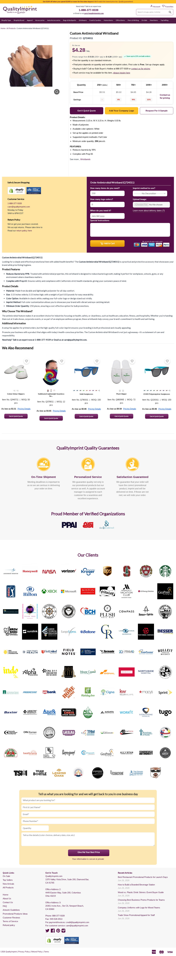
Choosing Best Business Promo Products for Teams (141, 900)
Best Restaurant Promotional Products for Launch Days (143, 877)
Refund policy (9, 925)
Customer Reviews (11, 917)
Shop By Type (6, 20)
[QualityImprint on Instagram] (63, 931)
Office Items (120, 20)
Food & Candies (95, 20)
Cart (171, 26)
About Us (7, 898)
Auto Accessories (53, 20)
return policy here (24, 230)
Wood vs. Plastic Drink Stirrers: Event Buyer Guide (141, 892)
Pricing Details (24, 409)
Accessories (40, 20)
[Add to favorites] (26, 361)
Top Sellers (8, 880)
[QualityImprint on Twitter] (47, 931)
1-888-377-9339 (88, 10)
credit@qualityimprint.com (77, 922)
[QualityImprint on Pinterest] (58, 931)
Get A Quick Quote (16, 416)
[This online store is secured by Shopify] (16, 190)
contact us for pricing (140, 68)
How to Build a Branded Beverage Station (136, 884)
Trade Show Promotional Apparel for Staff (136, 915)
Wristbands (85, 159)
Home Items (108, 20)
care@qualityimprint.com (94, 13)
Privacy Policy (24, 952)
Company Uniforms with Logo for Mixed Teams (139, 907)
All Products (8, 887)
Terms (46, 952)
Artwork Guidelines (11, 910)
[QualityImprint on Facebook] (53, 931)
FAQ (5, 906)
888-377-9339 (58, 916)
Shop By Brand (19, 20)
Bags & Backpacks (69, 20)
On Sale (144, 20)
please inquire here (121, 73)
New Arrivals (8, 884)
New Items (154, 20)
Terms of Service (10, 921)
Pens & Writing (133, 20)
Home (5, 894)
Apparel (30, 20)
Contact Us (8, 902)
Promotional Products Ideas (15, 914)
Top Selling (164, 20)
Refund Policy (36, 952)
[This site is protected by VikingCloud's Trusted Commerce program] (34, 190)
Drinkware (83, 20)
